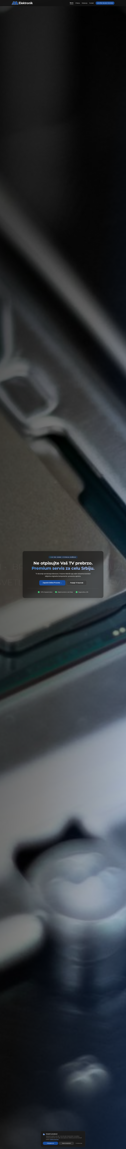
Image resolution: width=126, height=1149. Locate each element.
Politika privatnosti (54, 1139)
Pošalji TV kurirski (76, 583)
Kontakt (91, 3)
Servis (71, 3)
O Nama (77, 3)
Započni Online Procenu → (52, 583)
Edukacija (84, 3)
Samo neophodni (66, 1143)
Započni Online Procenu (105, 3)
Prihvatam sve (50, 1143)
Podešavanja (79, 1143)
